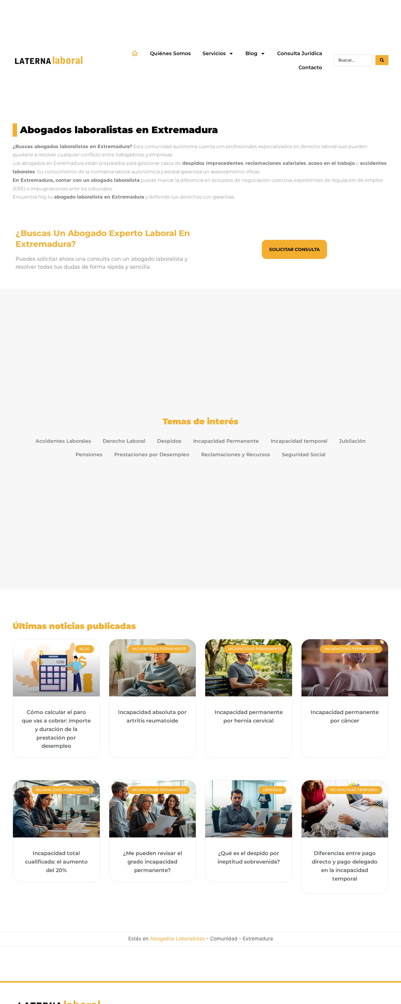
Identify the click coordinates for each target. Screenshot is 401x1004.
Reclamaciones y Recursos (235, 454)
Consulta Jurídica (299, 53)
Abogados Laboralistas (177, 939)
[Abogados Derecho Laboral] (134, 53)
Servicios (214, 53)
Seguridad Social (304, 454)
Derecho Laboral (124, 441)
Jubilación (352, 441)
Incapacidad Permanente (226, 441)
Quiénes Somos (170, 53)
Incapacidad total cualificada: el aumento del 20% (56, 862)
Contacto (310, 67)
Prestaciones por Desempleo (151, 454)
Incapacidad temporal (299, 441)
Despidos (169, 441)
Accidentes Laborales (63, 441)
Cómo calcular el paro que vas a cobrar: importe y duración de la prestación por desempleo (56, 729)
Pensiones (88, 454)
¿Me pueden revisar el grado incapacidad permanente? (152, 862)
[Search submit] (381, 60)
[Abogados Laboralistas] (49, 60)
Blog (251, 53)
